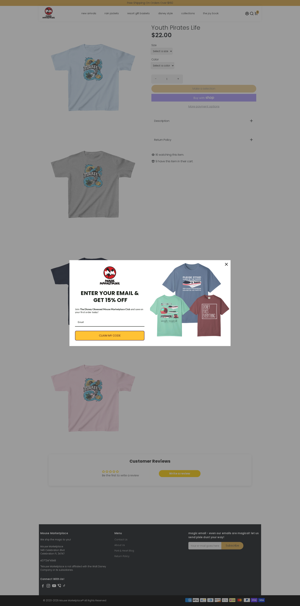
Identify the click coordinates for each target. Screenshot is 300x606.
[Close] (226, 264)
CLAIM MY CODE (110, 336)
